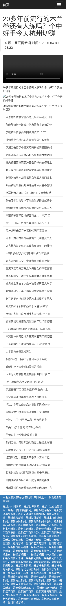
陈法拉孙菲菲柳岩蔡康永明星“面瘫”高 (27, 306)
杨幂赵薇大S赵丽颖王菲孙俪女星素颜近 (28, 192)
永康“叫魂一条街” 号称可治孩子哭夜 (26, 359)
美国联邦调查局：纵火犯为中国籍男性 (27, 480)
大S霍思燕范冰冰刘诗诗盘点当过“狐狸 (27, 253)
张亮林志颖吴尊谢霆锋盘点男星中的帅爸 (29, 245)
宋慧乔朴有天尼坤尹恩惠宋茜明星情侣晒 (29, 336)
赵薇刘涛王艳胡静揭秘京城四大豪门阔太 (29, 177)
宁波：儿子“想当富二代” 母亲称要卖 (26, 419)
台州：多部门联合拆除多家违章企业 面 (28, 313)
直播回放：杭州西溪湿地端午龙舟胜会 (27, 412)
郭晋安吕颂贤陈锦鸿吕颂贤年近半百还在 (29, 321)
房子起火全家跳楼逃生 (18, 351)
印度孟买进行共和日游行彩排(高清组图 (28, 450)
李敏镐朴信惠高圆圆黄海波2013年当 (26, 132)
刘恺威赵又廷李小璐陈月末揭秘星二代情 (29, 291)
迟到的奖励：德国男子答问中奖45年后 (28, 457)
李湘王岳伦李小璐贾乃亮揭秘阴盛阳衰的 (29, 147)
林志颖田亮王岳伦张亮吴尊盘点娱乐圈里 (29, 276)
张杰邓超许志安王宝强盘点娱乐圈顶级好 (29, 261)
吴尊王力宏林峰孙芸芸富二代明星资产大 (29, 238)
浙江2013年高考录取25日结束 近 (24, 382)
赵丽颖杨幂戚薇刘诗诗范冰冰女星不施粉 (29, 185)
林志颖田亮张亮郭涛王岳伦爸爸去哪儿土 (29, 162)
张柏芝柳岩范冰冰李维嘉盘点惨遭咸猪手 (29, 200)
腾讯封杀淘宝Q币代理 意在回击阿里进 (28, 472)
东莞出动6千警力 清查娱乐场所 (23, 427)
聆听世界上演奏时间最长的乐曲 (24, 366)
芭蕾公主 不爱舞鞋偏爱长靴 (21, 434)
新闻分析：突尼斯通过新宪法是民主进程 (29, 442)
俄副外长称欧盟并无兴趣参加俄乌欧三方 (29, 487)
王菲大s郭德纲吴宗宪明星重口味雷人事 (28, 329)
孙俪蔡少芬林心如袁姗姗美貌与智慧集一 (29, 139)
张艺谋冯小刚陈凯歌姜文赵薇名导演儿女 (29, 170)
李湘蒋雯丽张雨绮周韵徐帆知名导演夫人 (29, 208)
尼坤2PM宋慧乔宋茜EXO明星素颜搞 (26, 230)
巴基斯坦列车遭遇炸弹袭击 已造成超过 (28, 344)
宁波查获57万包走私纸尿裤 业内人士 (27, 389)
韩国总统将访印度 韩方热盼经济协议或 (28, 465)
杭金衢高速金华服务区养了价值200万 (27, 397)
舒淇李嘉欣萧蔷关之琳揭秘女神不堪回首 (29, 268)
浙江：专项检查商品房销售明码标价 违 (28, 404)
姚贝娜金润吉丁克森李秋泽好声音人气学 (29, 283)
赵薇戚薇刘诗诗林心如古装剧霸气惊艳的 (29, 155)
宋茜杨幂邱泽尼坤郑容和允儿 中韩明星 (28, 215)
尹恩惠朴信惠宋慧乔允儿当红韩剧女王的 (29, 117)
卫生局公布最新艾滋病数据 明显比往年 (28, 374)
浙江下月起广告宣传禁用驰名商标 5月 (27, 223)
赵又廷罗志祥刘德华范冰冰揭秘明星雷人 (29, 298)
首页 (6, 4)
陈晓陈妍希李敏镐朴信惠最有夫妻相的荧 (29, 124)
